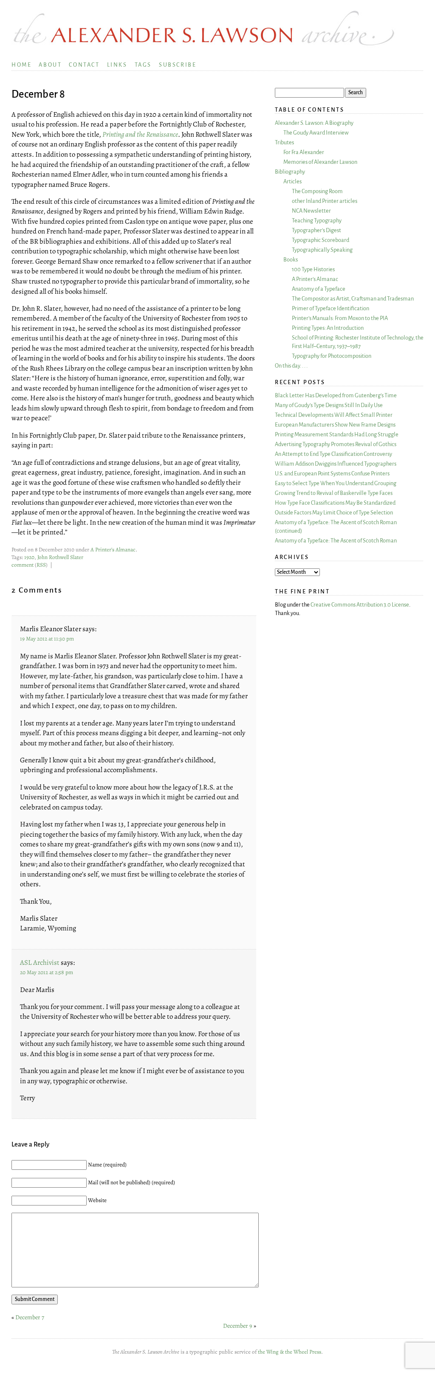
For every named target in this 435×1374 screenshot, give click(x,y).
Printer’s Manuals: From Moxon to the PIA (340, 318)
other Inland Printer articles (324, 201)
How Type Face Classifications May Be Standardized (335, 503)
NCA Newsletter (311, 211)
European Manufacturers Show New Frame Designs (335, 424)
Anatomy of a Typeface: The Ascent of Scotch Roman (336, 540)
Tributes (284, 142)
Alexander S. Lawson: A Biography (314, 123)
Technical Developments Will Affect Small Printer (334, 415)
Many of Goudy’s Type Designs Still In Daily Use (329, 405)
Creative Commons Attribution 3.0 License (360, 604)
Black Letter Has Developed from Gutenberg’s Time (336, 395)
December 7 (29, 1317)
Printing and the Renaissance (140, 134)
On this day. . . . (291, 365)
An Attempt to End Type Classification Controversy (333, 454)
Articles (292, 181)
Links (117, 65)
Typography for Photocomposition (331, 356)
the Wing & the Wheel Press (289, 1352)
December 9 (237, 1325)
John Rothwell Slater (60, 557)
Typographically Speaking (322, 250)
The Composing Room (317, 191)
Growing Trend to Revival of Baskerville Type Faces (334, 493)
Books (290, 259)
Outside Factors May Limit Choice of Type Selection (334, 512)
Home (21, 65)
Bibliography (290, 172)
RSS (41, 565)
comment (22, 565)
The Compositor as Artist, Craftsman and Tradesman (353, 298)
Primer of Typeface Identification (330, 308)
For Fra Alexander (303, 152)
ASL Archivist (39, 962)
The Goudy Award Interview (316, 132)
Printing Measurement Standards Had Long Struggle (336, 434)
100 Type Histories (313, 269)
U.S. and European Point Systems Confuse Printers (332, 473)
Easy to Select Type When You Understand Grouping (335, 483)
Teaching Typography (317, 220)
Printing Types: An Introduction (328, 328)
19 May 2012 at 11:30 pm (47, 639)
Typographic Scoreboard (320, 240)
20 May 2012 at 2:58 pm (46, 972)
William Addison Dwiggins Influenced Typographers (335, 464)
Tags (143, 65)
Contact (84, 65)
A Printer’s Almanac (113, 550)
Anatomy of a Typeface (318, 289)
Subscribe (177, 65)
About (50, 65)
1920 (29, 557)
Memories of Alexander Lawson (320, 162)
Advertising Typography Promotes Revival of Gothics (335, 444)
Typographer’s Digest (316, 230)
